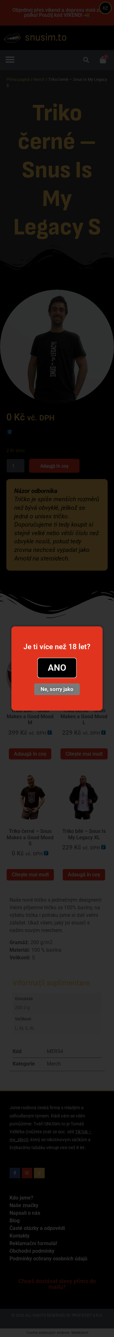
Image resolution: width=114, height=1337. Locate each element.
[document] (57, 668)
